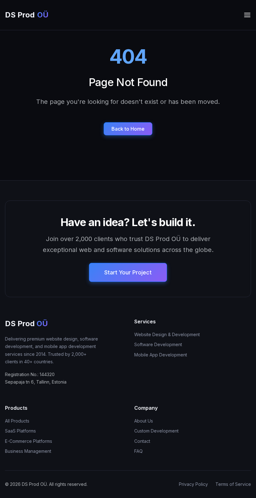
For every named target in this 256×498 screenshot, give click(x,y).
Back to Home (128, 129)
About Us (143, 420)
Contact (142, 441)
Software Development (158, 344)
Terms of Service (233, 484)
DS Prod (26, 14)
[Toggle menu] (247, 15)
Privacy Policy (193, 484)
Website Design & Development (167, 334)
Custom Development (156, 430)
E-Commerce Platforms (28, 441)
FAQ (138, 451)
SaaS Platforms (20, 430)
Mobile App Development (160, 354)
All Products (17, 420)
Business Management (28, 451)
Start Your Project (128, 272)
